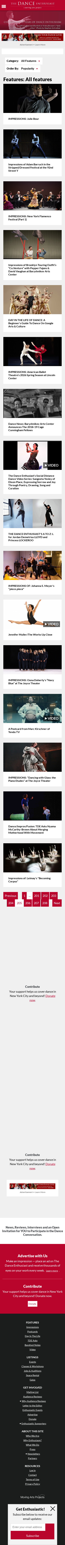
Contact (32, 1474)
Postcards (32, 1331)
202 (45, 895)
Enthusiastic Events (32, 1410)
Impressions (32, 1327)
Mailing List (32, 1392)
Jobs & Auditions (32, 1370)
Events (32, 1361)
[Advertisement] (32, 947)
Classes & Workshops (33, 1366)
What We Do (32, 1444)
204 (10, 903)
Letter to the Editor (32, 1405)
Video (33, 1349)
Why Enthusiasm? (32, 1440)
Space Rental (32, 1375)
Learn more (52, 1270)
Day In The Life (32, 1336)
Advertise (33, 1414)
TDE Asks (33, 1340)
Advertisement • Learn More (32, 44)
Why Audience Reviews (34, 1401)
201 (36, 895)
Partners (32, 1458)
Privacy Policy (32, 1483)
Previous (10, 895)
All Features (29, 61)
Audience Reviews (32, 1396)
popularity (28, 68)
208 (44, 903)
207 (36, 903)
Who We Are (32, 1435)
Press (32, 1449)
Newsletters (34, 1453)
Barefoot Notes (32, 1345)
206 (27, 903)
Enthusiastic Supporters (34, 1423)
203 (53, 895)
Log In (33, 1470)
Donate (32, 1303)
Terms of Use (32, 1479)
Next (57, 903)
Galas (32, 1379)
